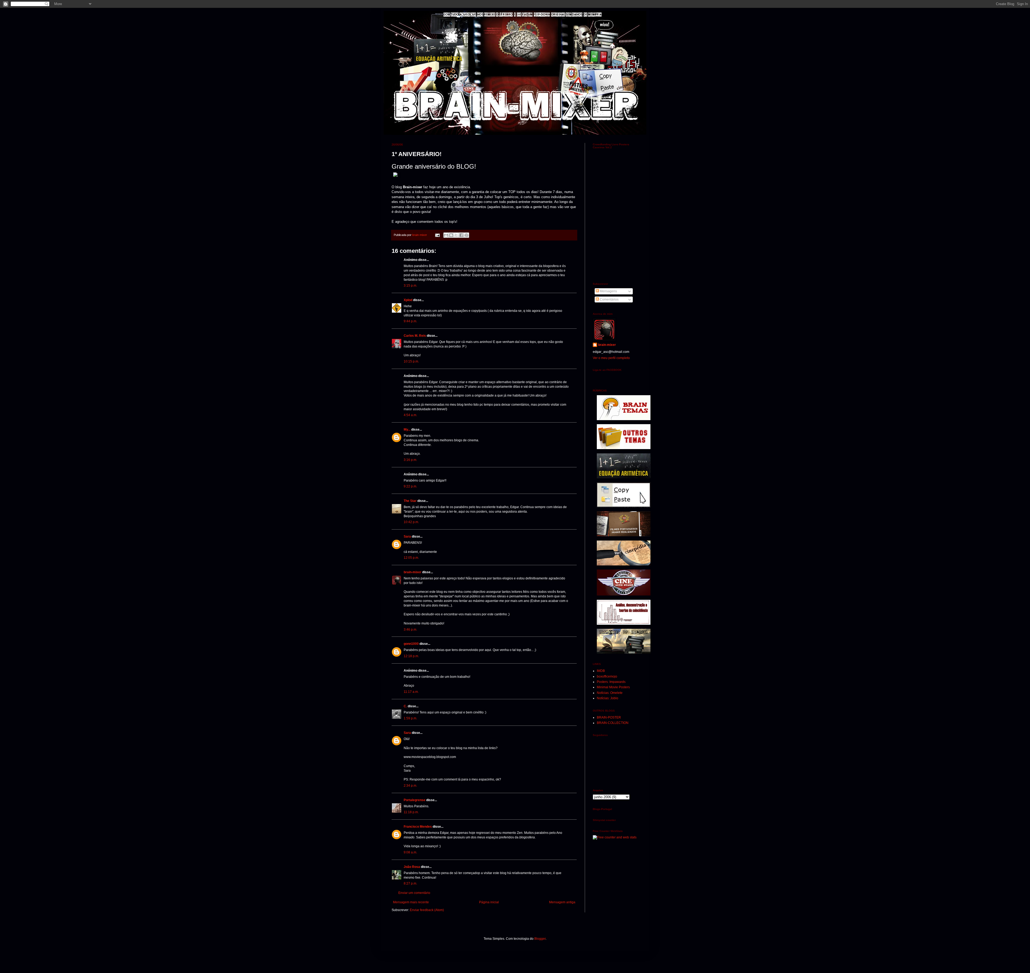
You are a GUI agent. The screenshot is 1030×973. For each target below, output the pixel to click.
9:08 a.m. (410, 852)
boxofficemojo (607, 676)
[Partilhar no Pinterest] (466, 235)
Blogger (540, 939)
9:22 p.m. (410, 486)
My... (407, 429)
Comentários (609, 299)
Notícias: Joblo (607, 698)
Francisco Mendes (418, 826)
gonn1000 (411, 644)
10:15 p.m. (411, 361)
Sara (407, 536)
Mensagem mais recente (411, 902)
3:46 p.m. (410, 629)
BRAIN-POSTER (609, 717)
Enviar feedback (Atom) (427, 910)
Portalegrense (414, 800)
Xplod (408, 300)
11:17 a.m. (411, 692)
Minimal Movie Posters (613, 687)
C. (405, 706)
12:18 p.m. (411, 656)
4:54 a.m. (410, 415)
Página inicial (489, 902)
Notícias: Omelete (610, 693)
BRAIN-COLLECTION (612, 723)
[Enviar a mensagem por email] (446, 235)
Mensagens (608, 291)
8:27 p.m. (410, 883)
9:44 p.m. (410, 321)
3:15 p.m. (410, 285)
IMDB (601, 671)
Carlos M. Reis (415, 336)
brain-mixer (412, 572)
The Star (410, 501)
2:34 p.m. (410, 785)
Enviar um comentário (414, 893)
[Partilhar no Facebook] (461, 235)
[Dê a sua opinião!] (451, 235)
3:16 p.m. (410, 460)
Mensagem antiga (562, 902)
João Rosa (412, 867)
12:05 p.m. (411, 558)
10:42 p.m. (411, 522)
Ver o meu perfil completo (611, 358)
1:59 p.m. (410, 718)
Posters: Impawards (611, 682)
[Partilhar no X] (456, 235)
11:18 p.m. (411, 812)
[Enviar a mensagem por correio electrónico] (437, 234)
